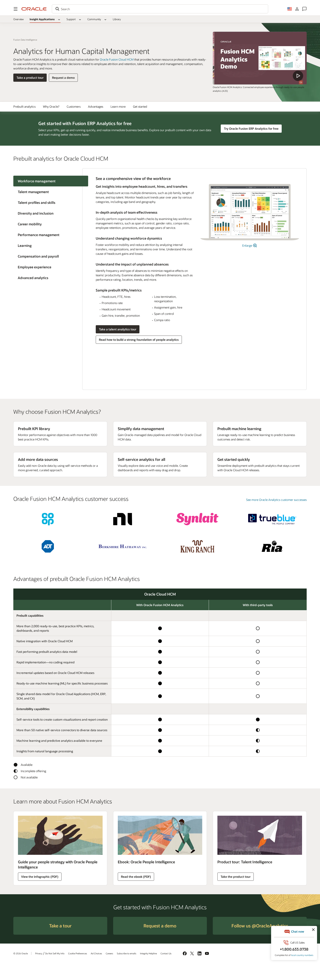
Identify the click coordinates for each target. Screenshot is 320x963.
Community (94, 19)
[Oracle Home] (34, 8)
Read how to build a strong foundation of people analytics (139, 340)
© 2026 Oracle (20, 953)
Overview (18, 19)
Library (117, 19)
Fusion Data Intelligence (25, 39)
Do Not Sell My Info (54, 953)
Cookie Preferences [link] (77, 953)
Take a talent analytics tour (117, 329)
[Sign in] (297, 9)
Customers (74, 106)
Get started (140, 106)
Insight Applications (42, 19)
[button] (15, 9)
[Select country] (289, 9)
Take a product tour (30, 77)
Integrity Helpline (148, 953)
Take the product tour (236, 877)
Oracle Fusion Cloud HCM (117, 59)
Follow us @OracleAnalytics (259, 926)
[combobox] (160, 8)
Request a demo (63, 77)
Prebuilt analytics (24, 106)
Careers (109, 953)
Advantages (95, 106)
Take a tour (60, 926)
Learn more (118, 106)
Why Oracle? (51, 106)
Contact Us (166, 953)
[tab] (47, 191)
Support (71, 19)
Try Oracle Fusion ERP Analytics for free (251, 128)
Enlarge (247, 245)
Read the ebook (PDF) (136, 877)
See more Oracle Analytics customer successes (276, 500)
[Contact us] (304, 9)
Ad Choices (96, 953)
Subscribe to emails (126, 953)
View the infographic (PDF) (39, 876)
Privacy (38, 953)
